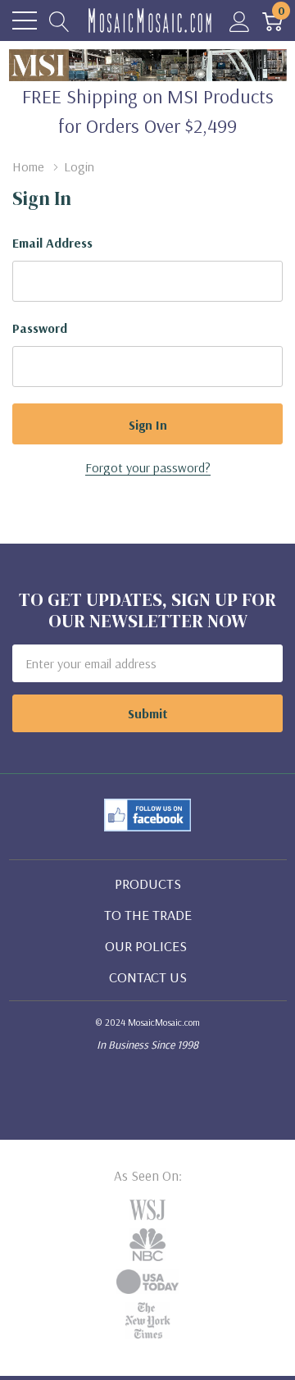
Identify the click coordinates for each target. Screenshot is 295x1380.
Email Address (52, 243)
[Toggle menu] (24, 20)
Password (39, 328)
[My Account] (239, 21)
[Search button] (59, 21)
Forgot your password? (148, 467)
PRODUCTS (148, 883)
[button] (148, 815)
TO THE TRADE (148, 914)
